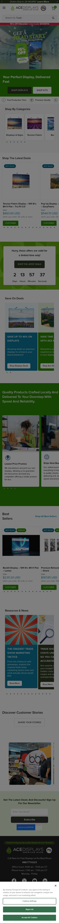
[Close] (55, 886)
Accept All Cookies (29, 918)
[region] (29, 902)
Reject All (29, 909)
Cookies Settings (29, 901)
